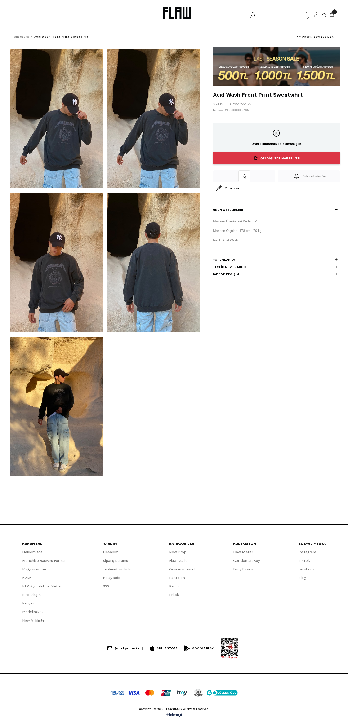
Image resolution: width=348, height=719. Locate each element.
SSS (106, 586)
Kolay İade (111, 577)
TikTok (304, 560)
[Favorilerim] (324, 15)
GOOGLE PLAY (203, 648)
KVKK (26, 577)
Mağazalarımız (34, 569)
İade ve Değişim (226, 274)
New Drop (177, 552)
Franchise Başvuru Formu (43, 560)
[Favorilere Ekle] (244, 176)
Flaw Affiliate (33, 620)
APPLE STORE (167, 648)
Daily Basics (243, 569)
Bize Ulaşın (31, 594)
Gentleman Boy (246, 560)
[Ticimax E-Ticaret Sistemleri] (174, 715)
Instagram (307, 552)
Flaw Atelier (179, 560)
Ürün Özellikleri (228, 209)
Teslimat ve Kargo (229, 267)
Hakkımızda (32, 552)
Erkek (174, 594)
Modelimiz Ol (33, 611)
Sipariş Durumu (115, 560)
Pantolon (177, 577)
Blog (302, 577)
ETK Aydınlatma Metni (41, 586)
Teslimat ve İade (117, 569)
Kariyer (28, 603)
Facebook (306, 569)
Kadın (174, 586)
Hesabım (110, 552)
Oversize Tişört (182, 569)
